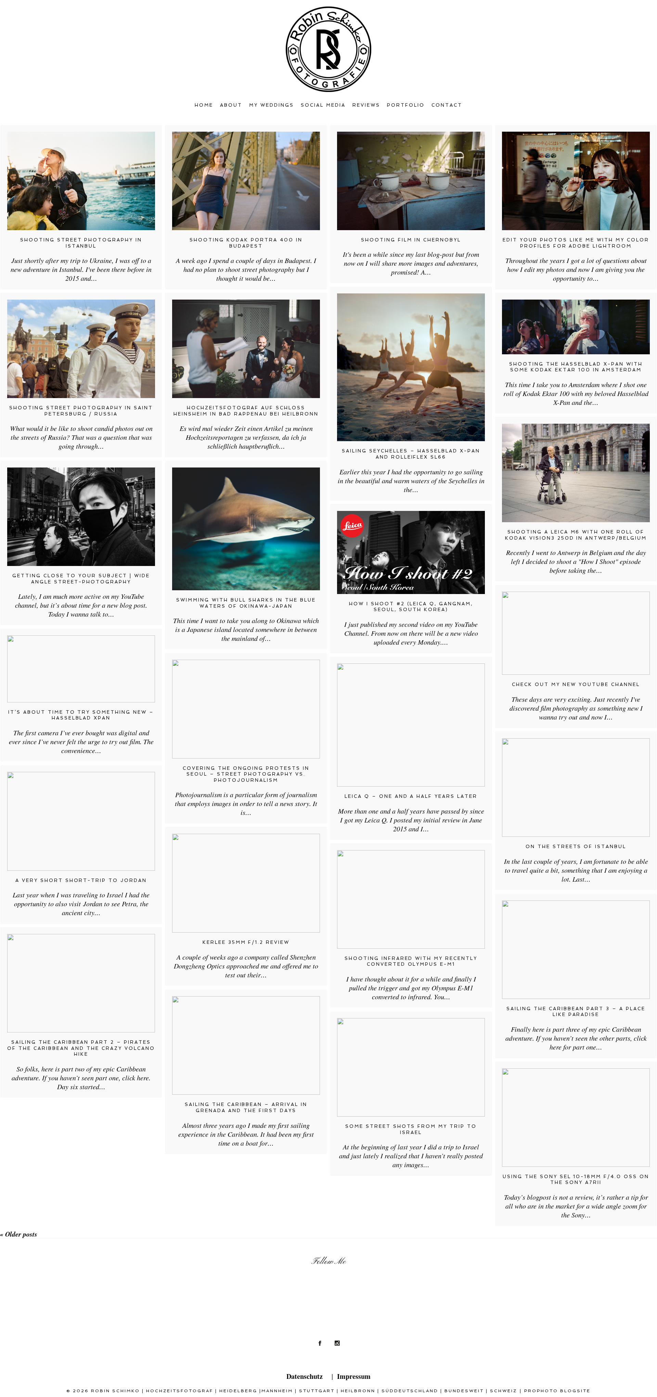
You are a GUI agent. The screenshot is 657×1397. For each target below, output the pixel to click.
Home (204, 105)
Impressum (354, 1376)
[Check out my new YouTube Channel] (576, 633)
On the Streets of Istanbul (576, 846)
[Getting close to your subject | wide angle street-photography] (81, 516)
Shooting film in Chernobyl (411, 239)
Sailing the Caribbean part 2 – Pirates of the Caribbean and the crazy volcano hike (81, 1048)
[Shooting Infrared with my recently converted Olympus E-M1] (411, 899)
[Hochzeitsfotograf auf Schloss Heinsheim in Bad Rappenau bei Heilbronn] (246, 349)
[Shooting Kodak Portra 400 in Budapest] (246, 181)
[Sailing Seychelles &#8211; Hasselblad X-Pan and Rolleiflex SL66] (411, 367)
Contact (446, 105)
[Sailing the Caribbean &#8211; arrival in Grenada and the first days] (246, 1045)
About (231, 105)
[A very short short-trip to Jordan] (81, 821)
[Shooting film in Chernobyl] (411, 181)
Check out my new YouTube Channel (576, 684)
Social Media (323, 105)
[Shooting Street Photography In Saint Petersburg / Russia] (81, 349)
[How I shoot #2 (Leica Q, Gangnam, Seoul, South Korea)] (411, 552)
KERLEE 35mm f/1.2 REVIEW (246, 942)
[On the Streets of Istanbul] (576, 787)
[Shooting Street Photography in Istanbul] (81, 181)
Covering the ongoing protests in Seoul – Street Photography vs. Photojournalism (246, 774)
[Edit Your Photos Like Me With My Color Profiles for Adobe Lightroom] (576, 181)
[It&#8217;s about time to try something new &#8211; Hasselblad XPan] (81, 668)
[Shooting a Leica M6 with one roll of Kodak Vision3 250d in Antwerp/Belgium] (576, 473)
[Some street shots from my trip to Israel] (411, 1067)
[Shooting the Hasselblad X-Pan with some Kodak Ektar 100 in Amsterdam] (576, 327)
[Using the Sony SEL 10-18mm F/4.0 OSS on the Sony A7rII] (576, 1117)
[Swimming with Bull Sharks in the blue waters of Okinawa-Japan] (246, 528)
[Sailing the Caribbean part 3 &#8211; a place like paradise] (576, 949)
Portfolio (406, 105)
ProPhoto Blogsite (557, 1390)
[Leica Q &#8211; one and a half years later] (411, 725)
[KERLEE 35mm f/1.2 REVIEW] (246, 883)
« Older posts (18, 1234)
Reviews (366, 105)
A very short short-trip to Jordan (81, 880)
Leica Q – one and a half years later (411, 796)
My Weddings (271, 105)
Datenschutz (304, 1376)
